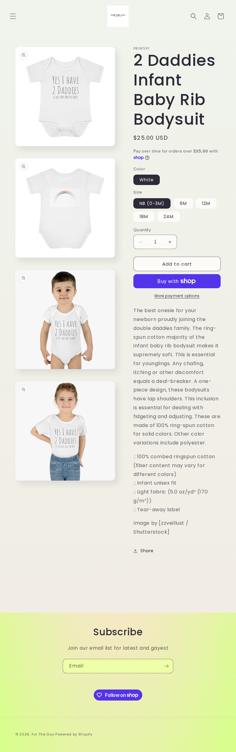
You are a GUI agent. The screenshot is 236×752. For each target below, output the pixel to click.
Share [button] (147, 551)
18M (144, 217)
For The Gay (43, 734)
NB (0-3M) (152, 203)
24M (168, 217)
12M (206, 203)
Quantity (142, 230)
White (147, 180)
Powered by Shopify (73, 734)
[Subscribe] (166, 666)
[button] (13, 16)
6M (183, 203)
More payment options (177, 295)
